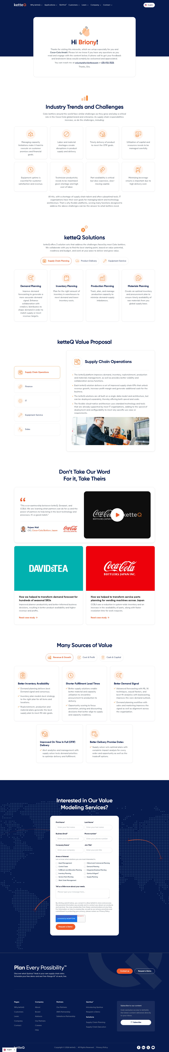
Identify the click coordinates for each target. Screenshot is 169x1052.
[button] (36, 5)
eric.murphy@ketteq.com (86, 63)
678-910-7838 (107, 63)
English (9, 1050)
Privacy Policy (102, 1047)
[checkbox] (84, 872)
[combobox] (9, 1050)
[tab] (56, 261)
